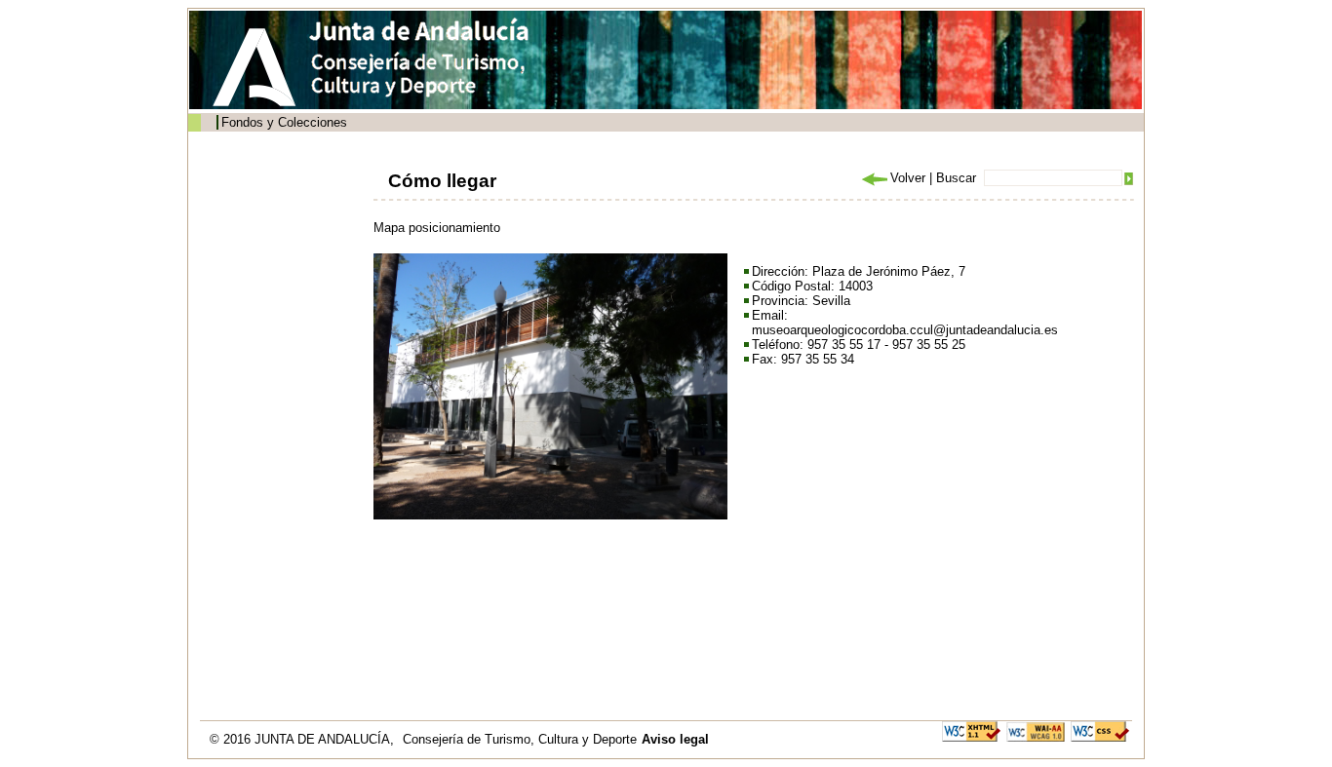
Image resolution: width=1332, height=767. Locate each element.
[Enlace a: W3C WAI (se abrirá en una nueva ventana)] (1035, 730)
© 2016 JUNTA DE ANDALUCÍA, (304, 739)
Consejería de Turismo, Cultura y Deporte (520, 739)
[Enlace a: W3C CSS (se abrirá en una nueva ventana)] (1100, 730)
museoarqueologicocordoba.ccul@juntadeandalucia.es (905, 330)
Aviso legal (675, 739)
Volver (907, 178)
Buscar (956, 178)
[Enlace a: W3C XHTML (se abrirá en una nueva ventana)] (971, 730)
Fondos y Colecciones (284, 122)
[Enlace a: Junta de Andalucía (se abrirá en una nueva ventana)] (259, 67)
